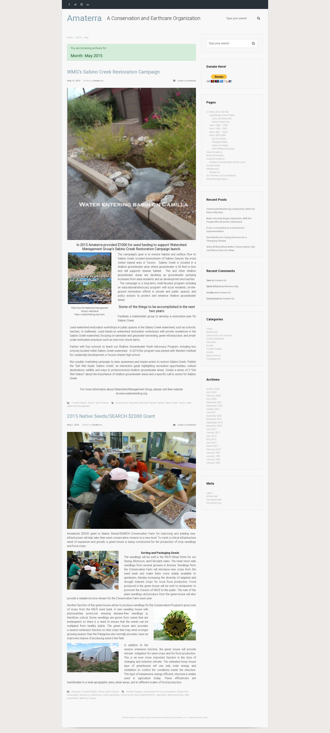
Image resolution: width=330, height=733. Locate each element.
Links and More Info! (222, 118)
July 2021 (211, 412)
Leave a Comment (186, 80)
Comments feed (214, 499)
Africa (209, 328)
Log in (209, 493)
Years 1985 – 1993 (218, 125)
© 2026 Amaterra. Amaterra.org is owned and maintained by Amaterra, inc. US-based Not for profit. (165, 717)
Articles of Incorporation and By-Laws (227, 162)
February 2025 (213, 395)
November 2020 (214, 416)
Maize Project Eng (220, 122)
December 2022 (214, 402)
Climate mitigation (134, 691)
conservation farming (154, 691)
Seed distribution (175, 695)
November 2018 (214, 426)
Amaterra (84, 18)
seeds (93, 698)
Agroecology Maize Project (221, 115)
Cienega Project (219, 142)
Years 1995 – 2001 (218, 128)
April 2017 (211, 429)
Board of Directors (215, 155)
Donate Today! (213, 165)
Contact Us (214, 172)
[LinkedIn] (88, 4)
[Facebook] (70, 4)
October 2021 (212, 409)
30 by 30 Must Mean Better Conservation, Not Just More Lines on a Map (230, 248)
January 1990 (213, 463)
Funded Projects (79, 402)
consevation (170, 691)
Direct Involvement (215, 338)
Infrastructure (127, 695)
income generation (111, 695)
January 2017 (213, 432)
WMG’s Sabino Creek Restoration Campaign (113, 72)
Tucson (182, 402)
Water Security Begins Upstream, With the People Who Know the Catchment (228, 220)
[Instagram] (81, 4)
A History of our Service (217, 112)
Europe (209, 345)
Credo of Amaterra (215, 159)
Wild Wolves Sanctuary (223, 148)
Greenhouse (96, 695)
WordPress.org (213, 503)
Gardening (84, 695)
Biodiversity (212, 332)
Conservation (122, 402)
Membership (212, 168)
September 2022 (214, 405)
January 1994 (213, 459)
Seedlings (84, 698)
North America (101, 402)
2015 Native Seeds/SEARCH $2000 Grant (111, 416)
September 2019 (214, 422)
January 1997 (213, 452)
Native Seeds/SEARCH (145, 695)
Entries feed (212, 496)
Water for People (220, 145)
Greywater (133, 402)
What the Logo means (217, 179)
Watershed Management (78, 406)
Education (76, 691)
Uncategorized (213, 359)
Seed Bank (161, 695)
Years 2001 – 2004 (218, 132)
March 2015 (212, 446)
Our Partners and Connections (221, 175)
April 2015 (211, 442)
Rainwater (143, 402)
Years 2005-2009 (217, 135)
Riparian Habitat (156, 402)
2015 (78, 37)
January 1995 (213, 456)
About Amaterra (214, 152)
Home (70, 37)
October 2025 (212, 389)
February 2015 (213, 449)
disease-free (182, 691)
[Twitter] (75, 4)
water (188, 402)
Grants (91, 402)
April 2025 (211, 392)
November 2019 (214, 419)
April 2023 (211, 399)
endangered (72, 695)
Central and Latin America (219, 335)
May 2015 (211, 439)
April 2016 (211, 436)
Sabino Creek (171, 402)
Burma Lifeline (219, 138)
